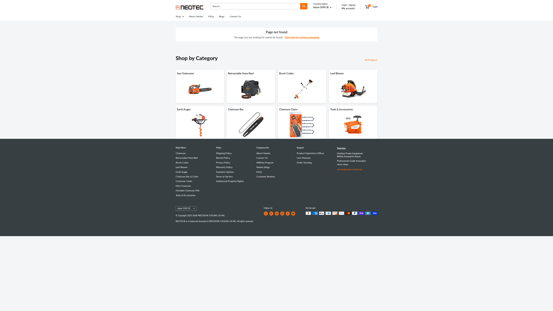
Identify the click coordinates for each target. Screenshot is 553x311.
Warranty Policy (224, 167)
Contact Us (235, 16)
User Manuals (304, 157)
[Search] (303, 6)
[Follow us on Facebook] (266, 214)
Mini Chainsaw (183, 185)
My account (348, 8)
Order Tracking (304, 162)
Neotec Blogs (263, 167)
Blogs (222, 16)
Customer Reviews (265, 176)
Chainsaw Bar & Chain (187, 176)
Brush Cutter (182, 162)
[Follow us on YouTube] (293, 214)
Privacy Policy (223, 162)
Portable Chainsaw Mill (187, 190)
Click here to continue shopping (302, 37)
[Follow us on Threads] (277, 214)
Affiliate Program (264, 162)
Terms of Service (224, 176)
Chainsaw (181, 153)
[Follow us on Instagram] (282, 214)
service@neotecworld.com (349, 169)
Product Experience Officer (310, 153)
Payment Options (225, 171)
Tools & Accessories (185, 195)
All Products (371, 59)
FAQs (211, 16)
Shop (178, 16)
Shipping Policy (224, 153)
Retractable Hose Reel (187, 157)
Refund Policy (223, 157)
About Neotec (196, 16)
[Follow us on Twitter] (271, 214)
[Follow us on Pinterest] (288, 214)
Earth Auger (182, 171)
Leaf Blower (182, 167)
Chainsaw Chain (184, 181)
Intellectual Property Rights (230, 181)
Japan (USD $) (183, 208)
